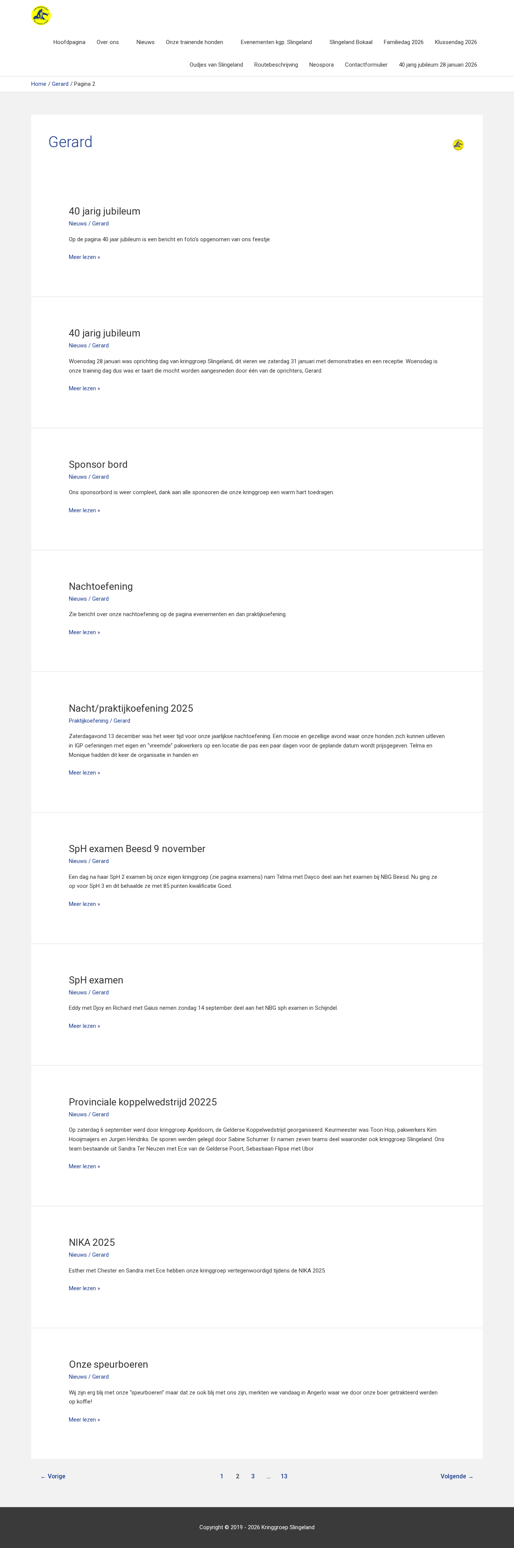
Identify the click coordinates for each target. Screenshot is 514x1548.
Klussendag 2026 (456, 42)
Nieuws (146, 42)
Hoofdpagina (69, 42)
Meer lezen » (84, 257)
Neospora (321, 64)
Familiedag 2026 (404, 42)
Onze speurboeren (108, 1364)
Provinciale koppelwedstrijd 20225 (143, 1102)
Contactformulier (366, 64)
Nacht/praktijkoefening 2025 (131, 708)
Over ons (108, 42)
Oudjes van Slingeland (216, 64)
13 (284, 1476)
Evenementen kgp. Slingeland (276, 42)
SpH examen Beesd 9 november (137, 848)
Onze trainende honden (194, 42)
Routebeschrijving (276, 64)
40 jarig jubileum (104, 211)
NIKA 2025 (92, 1242)
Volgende (457, 1476)
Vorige (52, 1476)
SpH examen (96, 980)
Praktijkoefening (88, 720)
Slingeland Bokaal (351, 42)
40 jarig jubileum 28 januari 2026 (438, 64)
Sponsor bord (98, 464)
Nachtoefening (101, 586)
